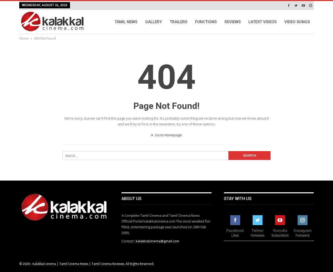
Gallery (153, 22)
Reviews (233, 22)
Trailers (178, 22)
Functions (206, 22)
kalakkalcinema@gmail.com (157, 241)
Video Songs (297, 22)
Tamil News (125, 22)
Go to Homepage (168, 135)
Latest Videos (262, 22)
